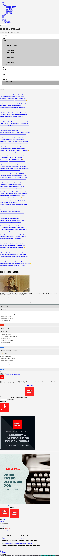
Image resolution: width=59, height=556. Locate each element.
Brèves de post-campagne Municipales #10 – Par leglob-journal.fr (10, 216)
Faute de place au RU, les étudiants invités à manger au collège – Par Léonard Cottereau (14, 152)
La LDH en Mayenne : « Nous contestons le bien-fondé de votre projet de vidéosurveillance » (14, 168)
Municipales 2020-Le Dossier (10, 7)
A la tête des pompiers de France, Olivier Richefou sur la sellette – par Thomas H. (12, 94)
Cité (3, 374)
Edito (3, 17)
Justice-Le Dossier (9, 12)
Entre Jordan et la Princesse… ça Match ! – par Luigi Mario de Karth (11, 188)
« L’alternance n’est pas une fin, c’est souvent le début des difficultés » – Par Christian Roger (14, 200)
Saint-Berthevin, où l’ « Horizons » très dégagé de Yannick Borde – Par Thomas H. (13, 236)
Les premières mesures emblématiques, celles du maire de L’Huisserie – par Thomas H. (13, 177)
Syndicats (18, 374)
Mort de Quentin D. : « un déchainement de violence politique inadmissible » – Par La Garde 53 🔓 (15, 263)
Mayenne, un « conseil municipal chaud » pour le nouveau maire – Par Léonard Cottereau (14, 141)
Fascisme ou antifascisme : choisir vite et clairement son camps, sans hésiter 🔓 (12, 252)
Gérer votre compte (7, 21)
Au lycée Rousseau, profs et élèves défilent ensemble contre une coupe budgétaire (12, 148)
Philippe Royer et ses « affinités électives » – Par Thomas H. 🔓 (10, 170)
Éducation (6, 374)
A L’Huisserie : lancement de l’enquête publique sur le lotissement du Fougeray (12, 195)
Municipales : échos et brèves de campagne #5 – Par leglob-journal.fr (10, 250)
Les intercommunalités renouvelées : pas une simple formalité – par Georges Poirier (13, 166)
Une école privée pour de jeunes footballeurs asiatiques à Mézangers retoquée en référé (13, 114)
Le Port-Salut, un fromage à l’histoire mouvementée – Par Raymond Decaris (20, 540)
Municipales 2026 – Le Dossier (11, 6)
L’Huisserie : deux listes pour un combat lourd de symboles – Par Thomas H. (12, 234)
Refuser (46, 555)
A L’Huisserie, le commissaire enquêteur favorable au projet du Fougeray (11, 116)
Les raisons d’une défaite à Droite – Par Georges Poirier (8, 202)
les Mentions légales (5, 505)
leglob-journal (10, 28)
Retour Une (2, 521)
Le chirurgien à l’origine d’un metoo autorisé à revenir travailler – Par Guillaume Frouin (14, 256)
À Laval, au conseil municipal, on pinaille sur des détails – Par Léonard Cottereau (12, 137)
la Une (4, 38)
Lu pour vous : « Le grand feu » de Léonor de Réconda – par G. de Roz (11, 157)
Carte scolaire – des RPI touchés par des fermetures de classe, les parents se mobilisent (13, 204)
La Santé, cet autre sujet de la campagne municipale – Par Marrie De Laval (12, 227)
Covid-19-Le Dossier (9, 8)
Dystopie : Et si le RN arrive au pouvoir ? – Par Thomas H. (9, 91)
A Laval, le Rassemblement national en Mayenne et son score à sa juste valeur (12, 186)
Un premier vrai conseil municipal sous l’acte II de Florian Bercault (10, 184)
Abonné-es (4, 20)
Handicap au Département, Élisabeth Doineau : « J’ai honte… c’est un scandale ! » (13, 119)
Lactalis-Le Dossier (9, 11)
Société (3, 16)
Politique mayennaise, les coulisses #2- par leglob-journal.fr (9, 130)
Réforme (15, 374)
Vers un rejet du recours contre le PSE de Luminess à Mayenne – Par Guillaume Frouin (13, 191)
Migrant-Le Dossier (9, 13)
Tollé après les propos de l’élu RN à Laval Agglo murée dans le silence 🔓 (11, 159)
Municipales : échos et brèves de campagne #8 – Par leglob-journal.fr (10, 225)
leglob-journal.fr (3, 274)
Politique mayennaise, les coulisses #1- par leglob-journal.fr (9, 164)
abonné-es (4, 519)
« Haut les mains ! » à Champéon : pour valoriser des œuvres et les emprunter (12, 139)
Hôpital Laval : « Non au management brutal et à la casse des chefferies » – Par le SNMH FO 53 (15, 132)
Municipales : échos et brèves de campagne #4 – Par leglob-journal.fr (10, 268)
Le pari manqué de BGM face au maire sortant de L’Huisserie (9, 218)
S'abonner (2, 324)
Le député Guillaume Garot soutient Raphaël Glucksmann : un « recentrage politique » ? (14, 121)
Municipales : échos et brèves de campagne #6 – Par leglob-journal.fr (10, 238)
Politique (12, 374)
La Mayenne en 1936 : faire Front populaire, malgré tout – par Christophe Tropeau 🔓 (13, 175)
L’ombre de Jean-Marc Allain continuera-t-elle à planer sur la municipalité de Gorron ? (13, 229)
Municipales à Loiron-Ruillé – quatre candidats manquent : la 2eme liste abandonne (13, 254)
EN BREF (5, 14)
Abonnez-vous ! (30, 385)
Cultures (3, 15)
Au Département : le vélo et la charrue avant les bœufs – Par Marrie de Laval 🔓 (12, 247)
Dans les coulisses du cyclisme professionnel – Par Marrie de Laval (10, 231)
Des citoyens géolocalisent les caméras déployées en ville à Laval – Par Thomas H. (12, 243)
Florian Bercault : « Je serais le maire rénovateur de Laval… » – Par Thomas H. (12, 265)
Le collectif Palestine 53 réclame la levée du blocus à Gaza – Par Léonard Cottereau (13, 134)
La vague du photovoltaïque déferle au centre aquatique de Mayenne (10, 207)
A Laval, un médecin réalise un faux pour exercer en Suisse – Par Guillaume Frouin (13, 103)
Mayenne (3, 4)
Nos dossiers (6, 5)
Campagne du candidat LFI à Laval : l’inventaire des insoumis (10, 209)
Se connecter (32, 300)
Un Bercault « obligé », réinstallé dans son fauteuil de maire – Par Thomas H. (12, 213)
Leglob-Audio (4, 19)
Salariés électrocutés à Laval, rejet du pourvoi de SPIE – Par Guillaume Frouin (12, 245)
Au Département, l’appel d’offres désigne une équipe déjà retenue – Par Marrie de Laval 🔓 (14, 150)
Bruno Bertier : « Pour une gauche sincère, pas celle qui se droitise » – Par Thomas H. (13, 193)
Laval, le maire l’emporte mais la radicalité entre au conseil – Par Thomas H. (12, 220)
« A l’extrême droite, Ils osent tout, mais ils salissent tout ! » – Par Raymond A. (12, 146)
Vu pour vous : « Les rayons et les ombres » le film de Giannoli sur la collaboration (13, 179)
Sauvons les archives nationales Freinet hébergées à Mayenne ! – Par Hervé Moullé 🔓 (13, 100)
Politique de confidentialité (4, 526)
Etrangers (9, 374)
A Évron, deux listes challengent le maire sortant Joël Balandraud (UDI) (11, 261)
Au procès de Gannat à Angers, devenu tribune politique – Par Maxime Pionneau (12, 161)
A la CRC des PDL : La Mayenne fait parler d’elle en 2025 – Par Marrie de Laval (12, 98)
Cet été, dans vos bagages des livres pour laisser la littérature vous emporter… (12, 96)
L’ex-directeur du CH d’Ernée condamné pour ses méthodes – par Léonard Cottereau (13, 155)
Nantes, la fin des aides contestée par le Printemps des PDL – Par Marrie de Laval (12, 112)
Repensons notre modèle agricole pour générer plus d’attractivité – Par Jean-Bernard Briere (14, 125)
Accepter (43, 555)
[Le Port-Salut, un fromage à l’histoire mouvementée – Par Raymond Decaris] (15, 538)
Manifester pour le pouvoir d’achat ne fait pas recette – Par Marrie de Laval (12, 128)
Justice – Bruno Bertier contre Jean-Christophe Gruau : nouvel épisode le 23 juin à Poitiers (14, 143)
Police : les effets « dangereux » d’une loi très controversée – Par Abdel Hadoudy (12, 107)
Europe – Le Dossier (9, 9)
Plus (2, 18)
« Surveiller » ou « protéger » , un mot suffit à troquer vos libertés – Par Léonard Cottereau (14, 123)
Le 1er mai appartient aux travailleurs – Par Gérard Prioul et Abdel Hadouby (12, 173)
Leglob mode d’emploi (7, 22)
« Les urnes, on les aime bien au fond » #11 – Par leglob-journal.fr (10, 211)
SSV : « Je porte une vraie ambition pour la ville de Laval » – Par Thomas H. (12, 259)
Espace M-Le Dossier (9, 10)
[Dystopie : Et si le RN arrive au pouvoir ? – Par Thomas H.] (14, 533)
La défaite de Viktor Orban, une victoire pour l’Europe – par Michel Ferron (12, 182)
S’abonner (5, 35)
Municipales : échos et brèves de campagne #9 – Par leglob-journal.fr (10, 222)
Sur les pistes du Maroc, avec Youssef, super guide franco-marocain (10, 105)
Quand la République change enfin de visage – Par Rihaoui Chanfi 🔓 (11, 197)
